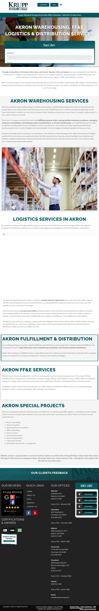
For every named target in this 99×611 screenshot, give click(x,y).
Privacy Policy (74, 607)
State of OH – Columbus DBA (61, 523)
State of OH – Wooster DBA (61, 504)
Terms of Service (86, 607)
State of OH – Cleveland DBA (61, 576)
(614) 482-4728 (56, 517)
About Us (31, 495)
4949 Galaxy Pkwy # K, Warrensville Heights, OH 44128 (60, 565)
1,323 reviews (15, 512)
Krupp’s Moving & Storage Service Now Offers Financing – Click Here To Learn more (49, 15)
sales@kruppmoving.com (60, 597)
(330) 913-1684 (56, 499)
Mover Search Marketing (88, 609)
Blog (29, 499)
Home (29, 491)
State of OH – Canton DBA (60, 589)
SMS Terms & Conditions (83, 607)
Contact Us (32, 507)
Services (31, 503)
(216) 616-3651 (56, 571)
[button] (60, 4)
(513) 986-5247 (56, 555)
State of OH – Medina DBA (60, 541)
